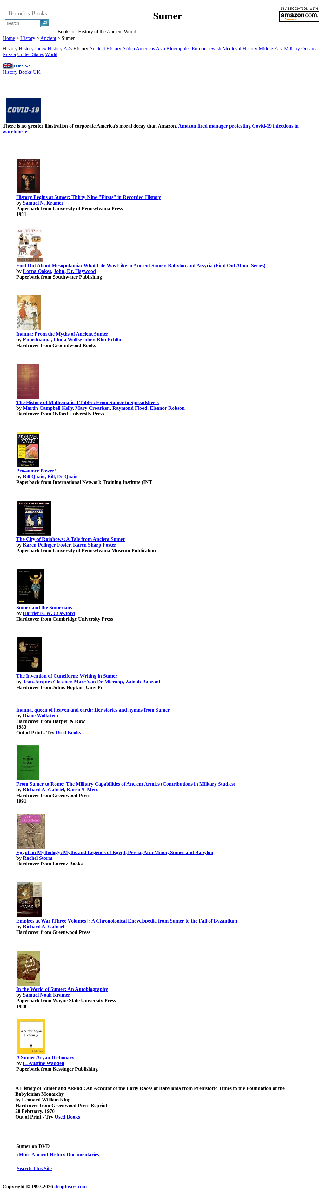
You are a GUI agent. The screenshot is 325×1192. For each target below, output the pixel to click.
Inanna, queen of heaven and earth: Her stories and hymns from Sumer (93, 710)
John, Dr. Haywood (75, 271)
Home (9, 38)
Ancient (48, 38)
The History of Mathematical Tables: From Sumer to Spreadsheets (87, 402)
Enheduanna (37, 339)
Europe (199, 48)
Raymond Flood (129, 408)
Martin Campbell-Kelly (48, 408)
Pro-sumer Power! (36, 470)
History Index (32, 48)
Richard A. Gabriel (43, 789)
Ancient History (105, 48)
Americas (145, 48)
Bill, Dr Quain (62, 476)
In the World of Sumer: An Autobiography (62, 989)
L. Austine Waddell (43, 1063)
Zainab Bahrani (142, 681)
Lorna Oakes (37, 271)
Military (292, 48)
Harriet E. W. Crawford (49, 613)
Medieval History (239, 48)
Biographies (178, 48)
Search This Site (34, 1168)
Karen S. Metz (82, 789)
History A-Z (60, 48)
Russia (9, 54)
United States (30, 54)
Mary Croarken (92, 408)
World (51, 54)
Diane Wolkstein (40, 715)
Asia (160, 48)
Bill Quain (34, 476)
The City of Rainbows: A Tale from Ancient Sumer (70, 539)
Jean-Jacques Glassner (47, 681)
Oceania (309, 48)
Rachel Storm (37, 858)
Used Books (68, 732)
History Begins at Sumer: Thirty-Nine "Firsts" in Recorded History (88, 197)
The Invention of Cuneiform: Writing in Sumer (66, 676)
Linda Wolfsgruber (73, 339)
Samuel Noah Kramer (46, 995)
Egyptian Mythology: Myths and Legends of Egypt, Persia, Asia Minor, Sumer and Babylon (114, 852)
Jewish (214, 48)
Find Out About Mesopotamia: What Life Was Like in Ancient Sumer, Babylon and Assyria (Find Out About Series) (140, 265)
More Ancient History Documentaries (59, 1154)
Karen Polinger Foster (46, 545)
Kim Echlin (109, 339)
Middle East (271, 48)
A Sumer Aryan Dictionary (45, 1057)
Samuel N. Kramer (43, 203)
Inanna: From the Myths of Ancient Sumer (62, 334)
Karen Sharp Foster (94, 545)
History (27, 38)
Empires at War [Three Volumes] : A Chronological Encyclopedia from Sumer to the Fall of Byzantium (126, 920)
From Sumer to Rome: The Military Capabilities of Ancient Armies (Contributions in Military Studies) (125, 784)
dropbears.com (70, 1186)
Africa (128, 48)
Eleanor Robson (167, 408)
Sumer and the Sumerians (44, 607)
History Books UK (22, 72)
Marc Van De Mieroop (98, 681)
